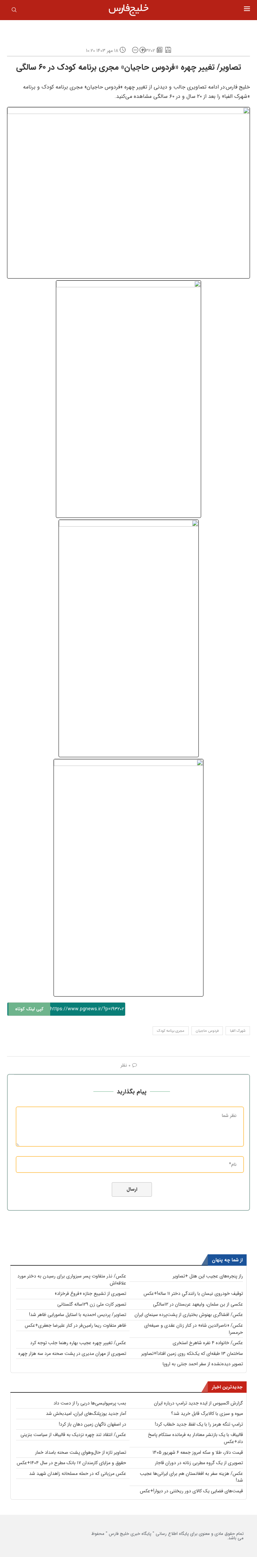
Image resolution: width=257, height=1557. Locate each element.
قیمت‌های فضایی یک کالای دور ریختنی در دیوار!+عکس (191, 1491)
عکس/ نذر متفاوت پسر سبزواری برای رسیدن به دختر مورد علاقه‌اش (71, 1279)
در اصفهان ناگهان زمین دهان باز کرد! (92, 1424)
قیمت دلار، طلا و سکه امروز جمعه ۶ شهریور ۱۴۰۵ (198, 1452)
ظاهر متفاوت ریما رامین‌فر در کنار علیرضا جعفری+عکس (75, 1325)
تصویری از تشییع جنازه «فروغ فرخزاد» (90, 1293)
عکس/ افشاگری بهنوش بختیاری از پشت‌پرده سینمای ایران (189, 1314)
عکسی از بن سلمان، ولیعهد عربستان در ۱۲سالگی (198, 1304)
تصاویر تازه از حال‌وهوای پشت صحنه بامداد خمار (80, 1452)
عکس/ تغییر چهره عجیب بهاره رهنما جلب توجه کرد (78, 1342)
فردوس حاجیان (207, 1031)
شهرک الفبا (238, 1031)
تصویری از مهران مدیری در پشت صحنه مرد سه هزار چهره (72, 1353)
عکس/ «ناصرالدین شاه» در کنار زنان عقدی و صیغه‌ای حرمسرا (193, 1329)
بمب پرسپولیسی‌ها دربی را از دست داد (90, 1403)
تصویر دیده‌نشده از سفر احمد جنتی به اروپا (203, 1364)
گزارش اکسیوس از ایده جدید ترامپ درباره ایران (198, 1403)
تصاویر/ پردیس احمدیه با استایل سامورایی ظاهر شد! (77, 1314)
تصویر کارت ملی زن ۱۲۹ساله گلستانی (91, 1304)
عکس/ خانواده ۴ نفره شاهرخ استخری (208, 1342)
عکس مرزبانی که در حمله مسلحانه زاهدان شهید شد (77, 1473)
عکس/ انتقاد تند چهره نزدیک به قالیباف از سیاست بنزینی (73, 1434)
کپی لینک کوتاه (29, 1009)
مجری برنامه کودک (170, 1031)
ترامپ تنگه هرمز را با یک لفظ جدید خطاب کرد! (199, 1424)
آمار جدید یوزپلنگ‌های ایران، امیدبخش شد (86, 1413)
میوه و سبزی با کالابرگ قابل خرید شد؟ (207, 1413)
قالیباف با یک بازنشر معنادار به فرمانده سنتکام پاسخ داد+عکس (195, 1438)
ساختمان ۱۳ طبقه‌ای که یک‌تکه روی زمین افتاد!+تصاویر (192, 1353)
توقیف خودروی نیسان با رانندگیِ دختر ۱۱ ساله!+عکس (193, 1293)
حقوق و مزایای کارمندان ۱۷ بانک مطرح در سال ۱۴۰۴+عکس (71, 1462)
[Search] (14, 11)
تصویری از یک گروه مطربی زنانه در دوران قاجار (199, 1462)
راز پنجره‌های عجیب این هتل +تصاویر (208, 1276)
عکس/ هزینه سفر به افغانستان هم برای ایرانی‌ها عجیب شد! (191, 1477)
